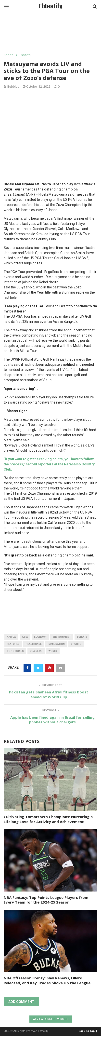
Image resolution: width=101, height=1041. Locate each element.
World (53, 651)
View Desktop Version (52, 1019)
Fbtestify (51, 6)
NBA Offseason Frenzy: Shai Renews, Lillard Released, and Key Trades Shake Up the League (47, 980)
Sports (8, 55)
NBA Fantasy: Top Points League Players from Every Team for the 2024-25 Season (46, 900)
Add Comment (21, 1002)
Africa (11, 636)
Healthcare (34, 644)
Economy (40, 636)
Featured (13, 644)
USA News (36, 651)
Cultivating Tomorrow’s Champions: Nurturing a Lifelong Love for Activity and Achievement (48, 819)
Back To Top (87, 1030)
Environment (62, 636)
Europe (82, 636)
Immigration (56, 644)
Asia (25, 636)
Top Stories (15, 651)
